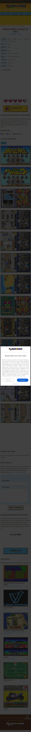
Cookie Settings (15, 375)
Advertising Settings (11, 374)
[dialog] (15, 366)
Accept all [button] (22, 380)
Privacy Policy (22, 375)
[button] (15, 384)
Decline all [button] (8, 380)
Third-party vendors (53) (14, 367)
